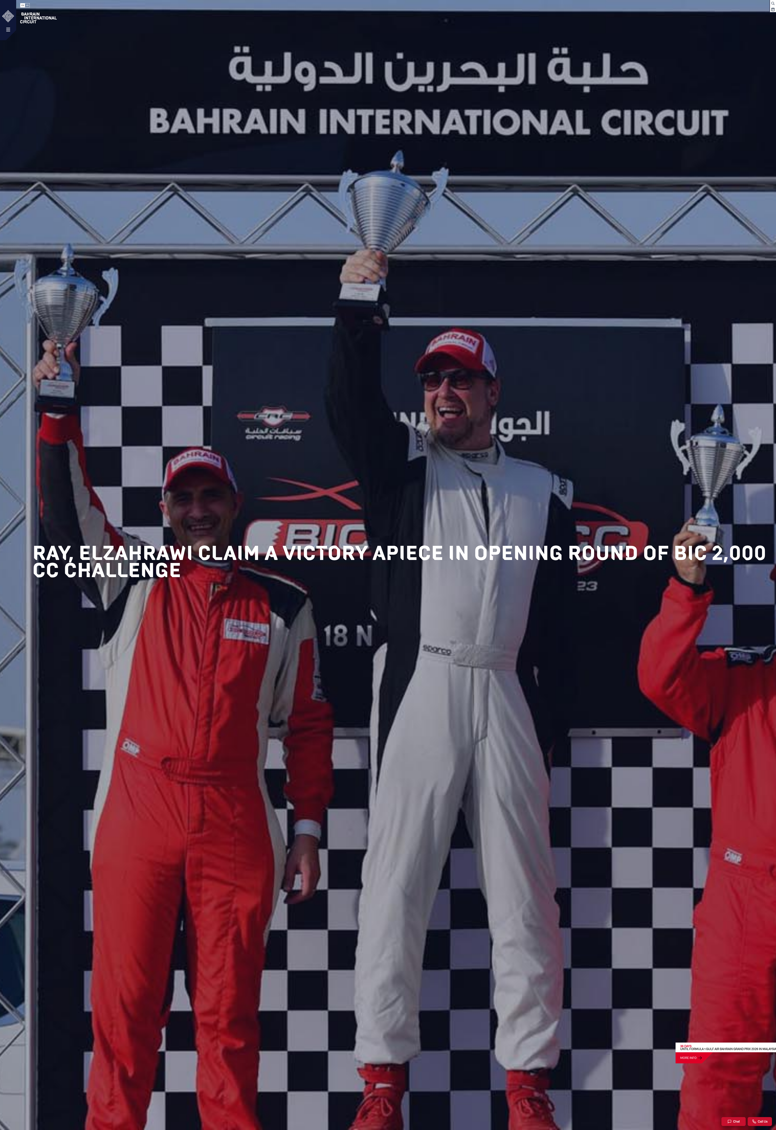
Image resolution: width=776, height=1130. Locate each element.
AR (27, 5)
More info (688, 1057)
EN (22, 5)
